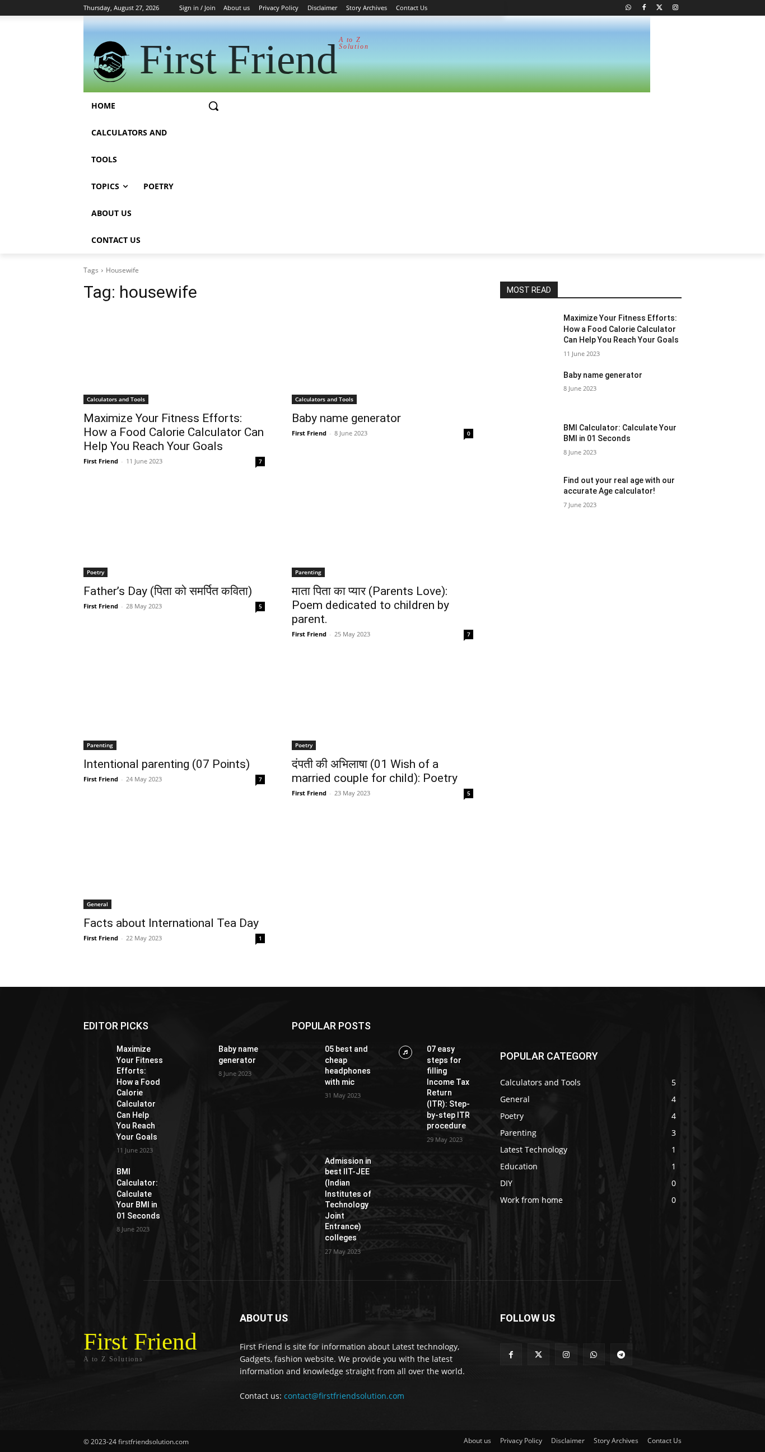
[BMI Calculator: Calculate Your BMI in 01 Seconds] (527, 442)
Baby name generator (346, 418)
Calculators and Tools (116, 399)
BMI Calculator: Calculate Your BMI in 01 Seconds (138, 1193)
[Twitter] (659, 8)
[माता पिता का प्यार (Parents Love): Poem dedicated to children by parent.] (382, 531)
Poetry (95, 572)
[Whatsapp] (628, 8)
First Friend (100, 461)
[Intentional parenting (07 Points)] (174, 704)
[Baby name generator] (382, 358)
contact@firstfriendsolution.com (344, 1395)
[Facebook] (644, 8)
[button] (213, 105)
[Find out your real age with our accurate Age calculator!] (527, 494)
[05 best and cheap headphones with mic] (304, 1052)
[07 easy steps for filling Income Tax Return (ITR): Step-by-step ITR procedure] (406, 1052)
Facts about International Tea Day (171, 923)
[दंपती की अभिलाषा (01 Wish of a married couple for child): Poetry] (382, 704)
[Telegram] (621, 1354)
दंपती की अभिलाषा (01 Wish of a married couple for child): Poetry (375, 771)
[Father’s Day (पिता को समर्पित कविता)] (174, 531)
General (97, 904)
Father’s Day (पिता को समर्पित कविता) (167, 591)
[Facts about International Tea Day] (174, 863)
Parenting (308, 572)
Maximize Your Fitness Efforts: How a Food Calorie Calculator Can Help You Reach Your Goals (173, 432)
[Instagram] (675, 8)
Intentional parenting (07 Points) (166, 764)
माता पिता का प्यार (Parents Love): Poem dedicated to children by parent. (370, 605)
